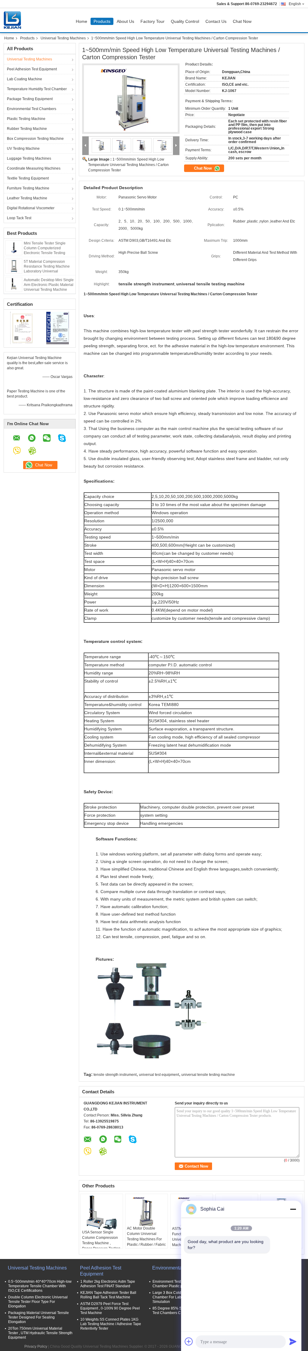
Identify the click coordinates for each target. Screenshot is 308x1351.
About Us (125, 21)
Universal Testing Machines (63, 38)
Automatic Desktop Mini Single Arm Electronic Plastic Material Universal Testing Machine (49, 285)
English (295, 4)
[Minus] (293, 1209)
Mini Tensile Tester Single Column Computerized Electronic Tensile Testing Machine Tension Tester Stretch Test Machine (45, 253)
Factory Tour (152, 21)
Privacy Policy (35, 1346)
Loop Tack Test (19, 218)
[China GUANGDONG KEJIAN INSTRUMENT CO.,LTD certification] (22, 328)
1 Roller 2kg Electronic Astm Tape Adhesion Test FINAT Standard (107, 1283)
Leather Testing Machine (27, 198)
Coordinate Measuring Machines (33, 168)
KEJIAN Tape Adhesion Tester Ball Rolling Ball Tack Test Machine (108, 1295)
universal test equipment (159, 1075)
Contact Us (215, 21)
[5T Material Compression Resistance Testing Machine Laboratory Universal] (14, 266)
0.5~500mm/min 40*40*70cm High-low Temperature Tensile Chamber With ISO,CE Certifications (40, 1286)
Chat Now (242, 21)
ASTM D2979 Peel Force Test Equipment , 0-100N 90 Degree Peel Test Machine (110, 1308)
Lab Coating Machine (24, 79)
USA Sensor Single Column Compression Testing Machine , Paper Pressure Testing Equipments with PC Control (101, 1245)
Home (81, 21)
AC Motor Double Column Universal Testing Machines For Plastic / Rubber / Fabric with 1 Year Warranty (146, 1239)
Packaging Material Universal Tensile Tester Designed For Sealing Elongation (38, 1317)
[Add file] (189, 1341)
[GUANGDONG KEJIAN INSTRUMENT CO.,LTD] (86, 145)
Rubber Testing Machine (27, 129)
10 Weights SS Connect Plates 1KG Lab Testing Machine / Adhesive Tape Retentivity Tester (110, 1324)
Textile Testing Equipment (28, 178)
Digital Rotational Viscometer (30, 208)
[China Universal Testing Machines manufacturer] (14, 20)
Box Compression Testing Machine (35, 139)
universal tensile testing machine (208, 1075)
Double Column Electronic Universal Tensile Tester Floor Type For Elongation (38, 1301)
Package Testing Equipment (30, 99)
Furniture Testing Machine (28, 188)
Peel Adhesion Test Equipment (32, 69)
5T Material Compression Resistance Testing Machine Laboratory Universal (47, 266)
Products (102, 21)
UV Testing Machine (23, 148)
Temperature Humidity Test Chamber (37, 89)
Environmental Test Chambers (31, 109)
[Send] (293, 1341)
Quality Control (185, 21)
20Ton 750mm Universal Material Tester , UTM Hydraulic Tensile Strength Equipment (40, 1333)
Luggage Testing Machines (29, 158)
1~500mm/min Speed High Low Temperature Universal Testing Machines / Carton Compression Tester (128, 164)
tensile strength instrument (115, 1075)
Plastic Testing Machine (26, 119)
